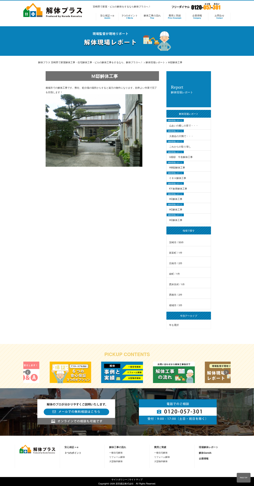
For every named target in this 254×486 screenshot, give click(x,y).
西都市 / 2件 (175, 294)
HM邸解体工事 (177, 167)
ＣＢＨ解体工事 (177, 178)
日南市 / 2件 (175, 263)
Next (226, 372)
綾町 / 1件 (174, 273)
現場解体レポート (208, 447)
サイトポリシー (119, 479)
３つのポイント (72, 452)
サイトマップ (136, 479)
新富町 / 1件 (175, 252)
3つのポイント (130, 16)
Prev (28, 372)
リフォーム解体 (117, 457)
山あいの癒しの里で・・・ (183, 125)
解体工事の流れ (152, 16)
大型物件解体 (116, 461)
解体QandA (205, 452)
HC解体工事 (175, 199)
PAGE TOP (243, 477)
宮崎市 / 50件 (176, 242)
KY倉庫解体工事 (178, 188)
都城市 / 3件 (175, 305)
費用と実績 (174, 16)
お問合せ (219, 16)
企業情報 (197, 16)
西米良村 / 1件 (177, 284)
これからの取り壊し (180, 146)
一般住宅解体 (116, 452)
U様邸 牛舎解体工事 (181, 157)
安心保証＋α (107, 16)
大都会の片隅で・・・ (181, 136)
